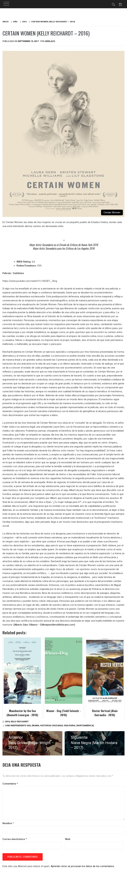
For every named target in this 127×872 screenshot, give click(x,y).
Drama (35, 725)
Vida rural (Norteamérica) (79, 725)
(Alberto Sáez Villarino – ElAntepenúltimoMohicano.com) (44, 624)
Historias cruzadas (51, 725)
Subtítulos (18, 273)
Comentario (10, 783)
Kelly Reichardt (20, 721)
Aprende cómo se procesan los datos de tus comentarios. (83, 866)
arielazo (50, 41)
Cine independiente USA (18, 725)
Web (67, 839)
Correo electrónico (14, 839)
